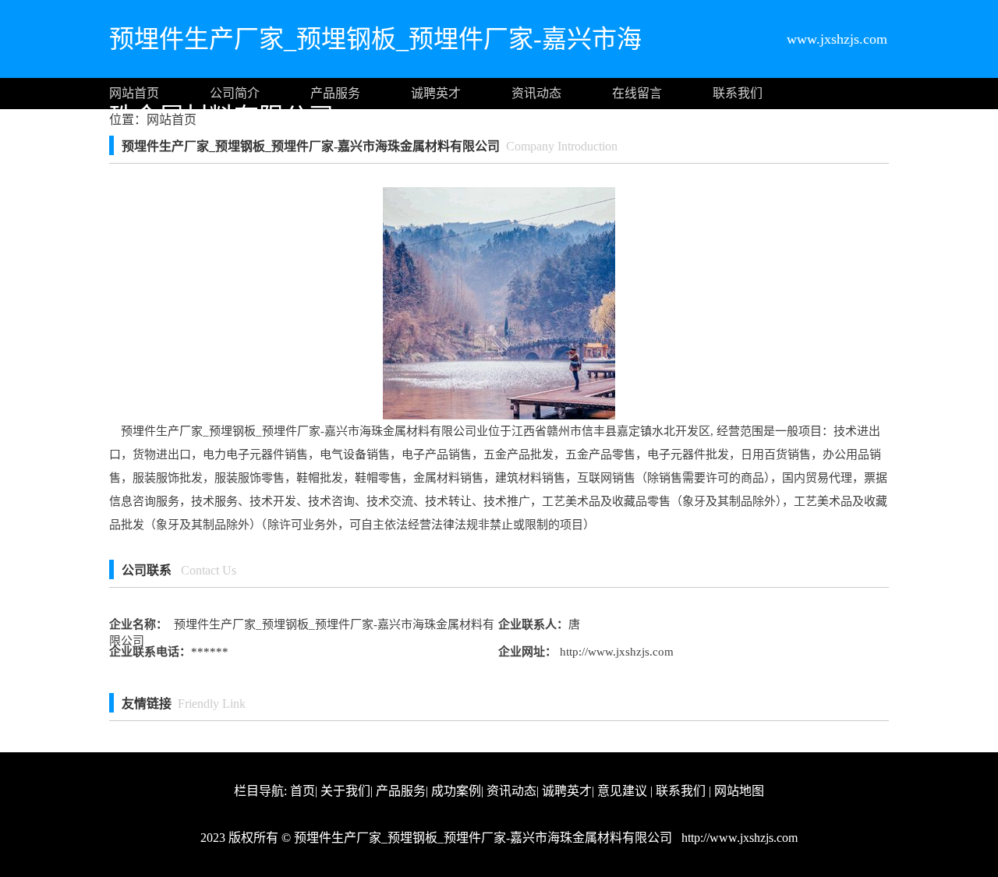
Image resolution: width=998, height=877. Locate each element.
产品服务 (335, 93)
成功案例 (456, 790)
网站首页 (134, 93)
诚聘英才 (436, 93)
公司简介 (235, 93)
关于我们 (345, 790)
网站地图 (739, 790)
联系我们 (738, 93)
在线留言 (637, 93)
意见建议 (622, 790)
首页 (302, 790)
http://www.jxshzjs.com (615, 651)
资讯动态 (536, 93)
